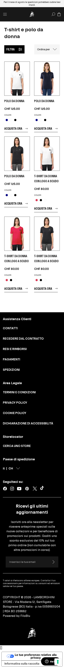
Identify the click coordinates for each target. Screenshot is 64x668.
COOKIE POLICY (14, 413)
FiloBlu (25, 615)
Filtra (10, 49)
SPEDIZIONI (11, 369)
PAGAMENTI (11, 359)
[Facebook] (5, 488)
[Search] (53, 14)
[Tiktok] (43, 488)
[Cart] (59, 14)
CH (11, 468)
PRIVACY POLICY (15, 402)
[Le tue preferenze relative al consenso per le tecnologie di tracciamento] (57, 661)
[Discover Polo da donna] (17, 79)
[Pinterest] (27, 488)
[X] (35, 488)
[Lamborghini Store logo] (32, 14)
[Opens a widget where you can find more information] (50, 661)
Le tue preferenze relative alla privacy (36, 656)
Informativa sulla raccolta (21, 663)
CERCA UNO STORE (17, 445)
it (4, 468)
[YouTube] (19, 488)
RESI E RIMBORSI (15, 349)
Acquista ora (13, 128)
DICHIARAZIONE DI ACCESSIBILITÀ (28, 423)
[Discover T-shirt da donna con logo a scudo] (47, 153)
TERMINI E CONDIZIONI (19, 392)
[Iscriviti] (53, 562)
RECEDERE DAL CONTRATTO (23, 338)
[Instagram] (12, 488)
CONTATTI (10, 328)
